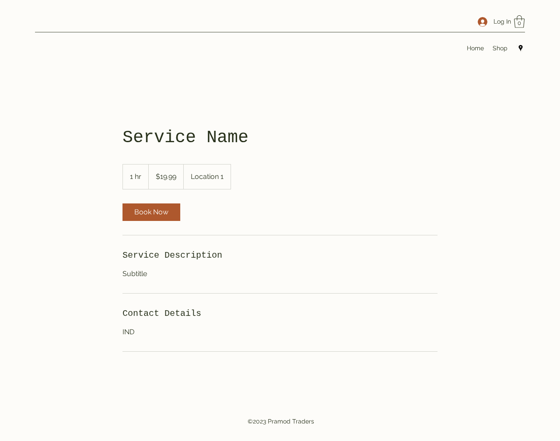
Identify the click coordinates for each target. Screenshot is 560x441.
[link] (151, 212)
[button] (519, 21)
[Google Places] (520, 48)
